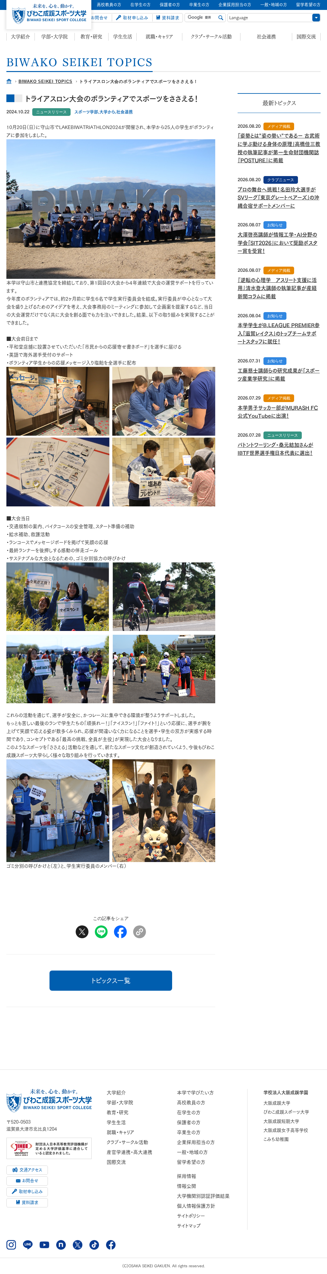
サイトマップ (189, 1225)
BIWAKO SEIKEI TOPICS (45, 81)
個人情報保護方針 (196, 1206)
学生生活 (122, 36)
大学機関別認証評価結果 (203, 1196)
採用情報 (186, 1176)
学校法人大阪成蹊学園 (285, 1092)
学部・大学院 (54, 36)
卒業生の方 (189, 1132)
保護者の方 (189, 1122)
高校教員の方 (191, 1102)
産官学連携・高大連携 (129, 1152)
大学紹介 (20, 36)
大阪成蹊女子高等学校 (285, 1130)
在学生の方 (189, 1112)
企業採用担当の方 (196, 1142)
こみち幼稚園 (276, 1139)
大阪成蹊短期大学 (281, 1121)
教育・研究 (91, 36)
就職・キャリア (159, 36)
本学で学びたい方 (195, 1092)
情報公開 (186, 1186)
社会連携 (266, 36)
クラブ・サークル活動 (211, 36)
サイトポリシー (191, 1216)
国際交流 (306, 36)
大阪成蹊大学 (276, 1103)
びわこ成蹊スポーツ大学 (286, 1112)
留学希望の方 (191, 1162)
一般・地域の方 (192, 1152)
